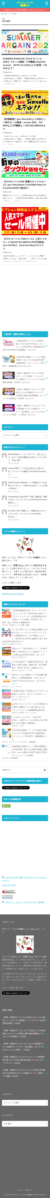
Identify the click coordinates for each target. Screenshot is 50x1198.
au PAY (21, 713)
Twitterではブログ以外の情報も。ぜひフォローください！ (25, 10)
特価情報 (32, 742)
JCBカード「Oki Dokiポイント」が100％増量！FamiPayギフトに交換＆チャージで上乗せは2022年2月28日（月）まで (29, 651)
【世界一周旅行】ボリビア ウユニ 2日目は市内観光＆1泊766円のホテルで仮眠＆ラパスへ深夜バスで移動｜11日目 (24, 1073)
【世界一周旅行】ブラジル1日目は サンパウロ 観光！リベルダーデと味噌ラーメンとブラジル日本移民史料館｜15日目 (24, 377)
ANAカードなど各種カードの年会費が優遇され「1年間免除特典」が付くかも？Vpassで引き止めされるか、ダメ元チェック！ (29, 679)
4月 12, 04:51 (13, 506)
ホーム (20, 1190)
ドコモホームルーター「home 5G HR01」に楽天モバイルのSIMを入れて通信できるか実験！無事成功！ (29, 720)
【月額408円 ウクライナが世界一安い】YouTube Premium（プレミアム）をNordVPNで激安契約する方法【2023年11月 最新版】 (24, 345)
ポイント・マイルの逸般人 (24, 1194)
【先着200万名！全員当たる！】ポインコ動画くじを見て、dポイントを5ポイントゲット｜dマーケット (30, 694)
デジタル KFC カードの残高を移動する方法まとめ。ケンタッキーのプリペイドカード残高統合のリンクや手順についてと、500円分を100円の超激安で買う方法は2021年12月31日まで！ (25, 635)
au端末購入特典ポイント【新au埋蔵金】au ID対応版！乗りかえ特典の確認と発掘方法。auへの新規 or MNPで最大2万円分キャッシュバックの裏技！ (29, 750)
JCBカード (23, 657)
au (10, 758)
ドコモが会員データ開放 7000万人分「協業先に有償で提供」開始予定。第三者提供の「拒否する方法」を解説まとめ (30, 665)
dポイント (22, 670)
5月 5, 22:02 (12, 477)
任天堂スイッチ (14, 625)
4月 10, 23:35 (13, 491)
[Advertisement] (25, 299)
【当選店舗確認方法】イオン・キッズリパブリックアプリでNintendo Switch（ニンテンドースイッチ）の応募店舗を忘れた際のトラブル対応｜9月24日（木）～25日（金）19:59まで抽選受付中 (24, 616)
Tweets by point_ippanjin (12, 594)
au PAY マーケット (16, 644)
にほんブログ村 (9, 885)
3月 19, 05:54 (13, 520)
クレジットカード (15, 686)
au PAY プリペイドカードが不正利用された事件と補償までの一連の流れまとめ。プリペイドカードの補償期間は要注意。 (30, 707)
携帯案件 (15, 758)
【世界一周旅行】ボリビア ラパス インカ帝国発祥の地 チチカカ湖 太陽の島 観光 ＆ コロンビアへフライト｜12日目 (23, 1060)
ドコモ (29, 670)
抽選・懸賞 (25, 625)
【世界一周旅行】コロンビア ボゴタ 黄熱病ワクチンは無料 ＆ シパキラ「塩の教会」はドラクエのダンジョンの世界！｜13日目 (24, 410)
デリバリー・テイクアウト (18, 742)
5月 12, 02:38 (13, 463)
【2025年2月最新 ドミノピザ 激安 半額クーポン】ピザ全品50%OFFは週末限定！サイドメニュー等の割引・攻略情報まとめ (24, 361)
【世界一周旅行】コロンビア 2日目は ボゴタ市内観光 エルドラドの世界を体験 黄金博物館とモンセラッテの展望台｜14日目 (24, 393)
